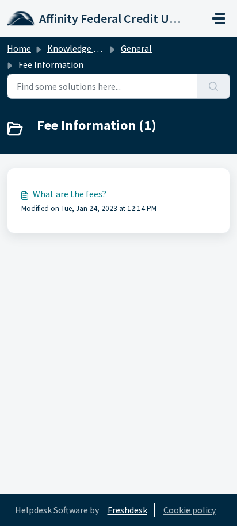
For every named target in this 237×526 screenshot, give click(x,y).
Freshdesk (127, 510)
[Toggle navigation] (218, 18)
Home (19, 48)
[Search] (213, 86)
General (136, 48)
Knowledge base (79, 48)
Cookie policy (189, 510)
